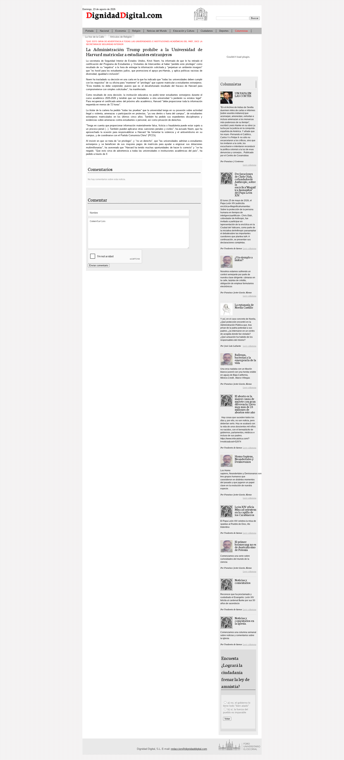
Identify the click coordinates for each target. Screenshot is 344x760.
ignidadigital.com (124, 14)
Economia (120, 31)
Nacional (104, 31)
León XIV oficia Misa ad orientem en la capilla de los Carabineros (245, 511)
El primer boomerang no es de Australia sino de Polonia (245, 545)
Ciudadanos (207, 31)
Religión (136, 31)
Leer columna (249, 164)
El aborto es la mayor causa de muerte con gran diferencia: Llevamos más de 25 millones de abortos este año (245, 404)
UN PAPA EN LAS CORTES (243, 94)
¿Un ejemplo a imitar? (244, 258)
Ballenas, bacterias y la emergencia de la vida (245, 358)
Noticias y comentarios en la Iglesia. (244, 620)
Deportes (224, 31)
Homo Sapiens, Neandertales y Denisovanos (244, 458)
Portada (89, 31)
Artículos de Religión (121, 36)
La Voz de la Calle (94, 36)
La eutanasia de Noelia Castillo (244, 305)
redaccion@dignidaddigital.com (189, 748)
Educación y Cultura (183, 31)
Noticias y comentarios (242, 581)
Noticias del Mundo (157, 31)
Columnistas (241, 31)
